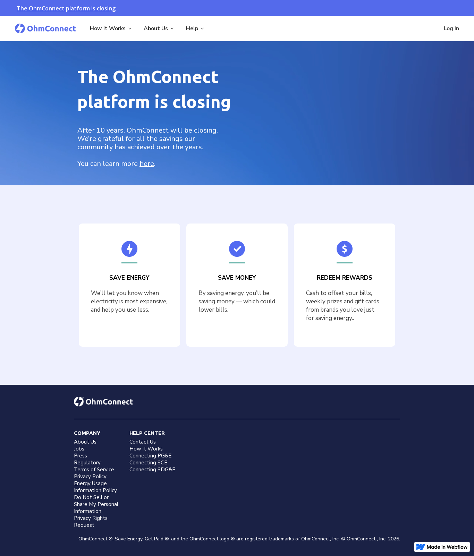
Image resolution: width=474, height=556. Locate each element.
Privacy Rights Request (91, 522)
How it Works (146, 448)
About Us (85, 441)
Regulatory (87, 462)
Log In (451, 28)
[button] (111, 28)
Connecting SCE (148, 462)
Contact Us (142, 441)
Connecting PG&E (150, 455)
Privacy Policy (90, 476)
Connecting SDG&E (152, 469)
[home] (45, 28)
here (146, 163)
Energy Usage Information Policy (95, 487)
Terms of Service (94, 469)
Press (80, 455)
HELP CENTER (147, 433)
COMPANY (87, 433)
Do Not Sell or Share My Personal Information (96, 504)
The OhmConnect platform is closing (66, 8)
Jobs (79, 448)
